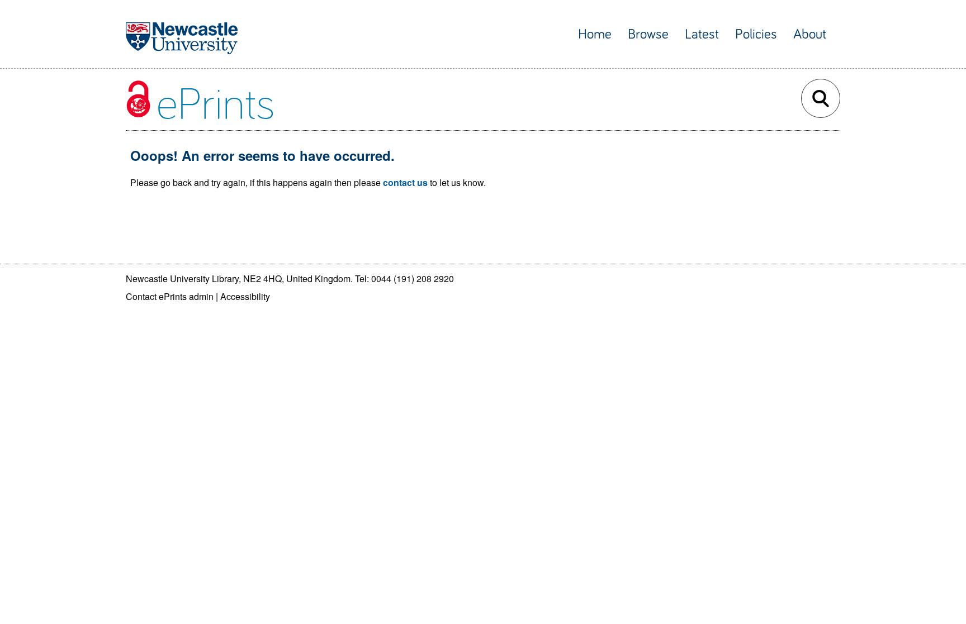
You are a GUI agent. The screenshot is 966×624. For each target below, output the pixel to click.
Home (595, 34)
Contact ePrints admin (170, 296)
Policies (756, 34)
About (809, 34)
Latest (702, 34)
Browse (648, 34)
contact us (405, 182)
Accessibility (245, 296)
